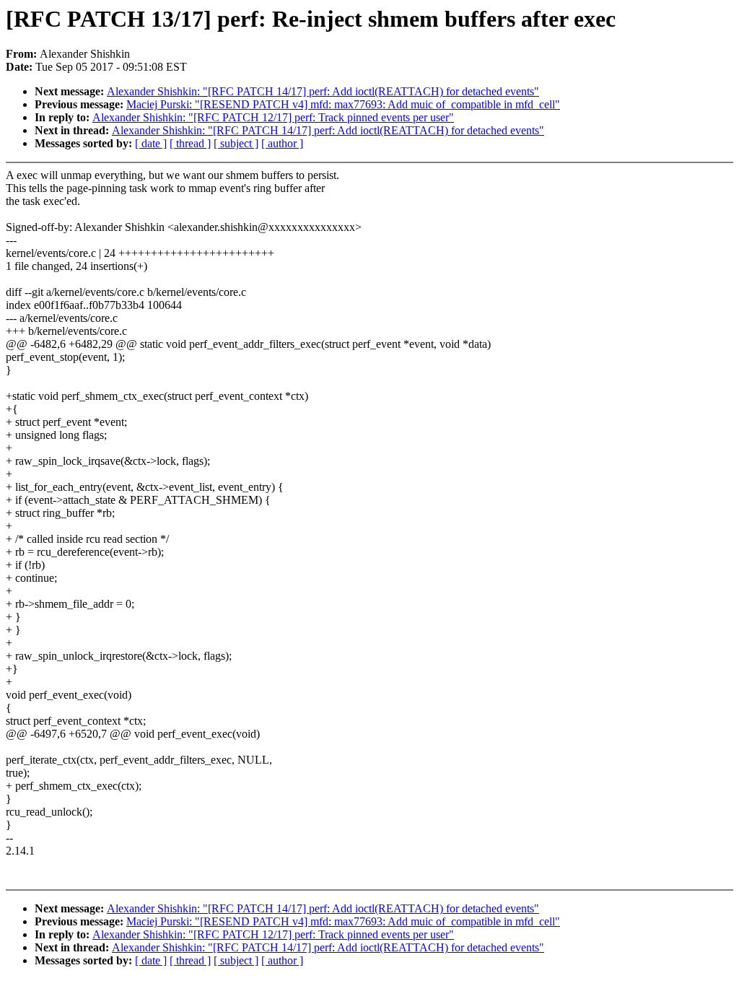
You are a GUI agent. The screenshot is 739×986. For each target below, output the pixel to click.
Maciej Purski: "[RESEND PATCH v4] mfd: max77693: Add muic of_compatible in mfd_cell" (343, 104)
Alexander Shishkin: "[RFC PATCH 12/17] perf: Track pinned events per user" (273, 117)
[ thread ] (190, 143)
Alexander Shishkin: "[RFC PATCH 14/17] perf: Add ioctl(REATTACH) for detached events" (323, 91)
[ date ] (151, 143)
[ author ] (282, 143)
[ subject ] (236, 143)
